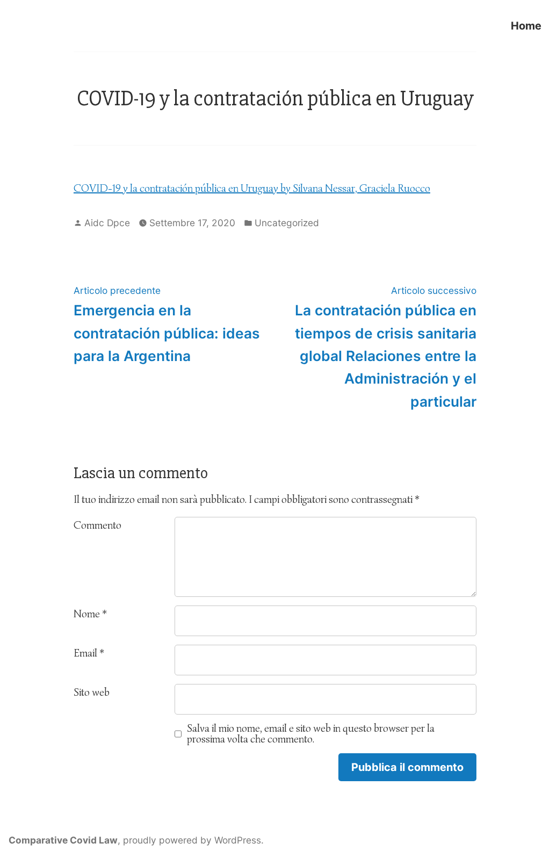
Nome (90, 614)
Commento (97, 525)
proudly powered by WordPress (192, 840)
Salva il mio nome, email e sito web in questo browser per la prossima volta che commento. (311, 734)
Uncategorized (287, 222)
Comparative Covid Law (63, 840)
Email (89, 653)
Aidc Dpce (107, 222)
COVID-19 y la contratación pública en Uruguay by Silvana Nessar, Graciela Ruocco (252, 188)
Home (526, 25)
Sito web (92, 692)
